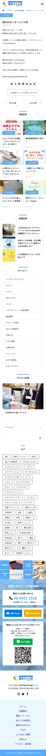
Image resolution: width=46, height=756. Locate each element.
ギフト (27, 477)
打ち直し (8, 523)
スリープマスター (23, 482)
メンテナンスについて (15, 279)
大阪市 (30, 512)
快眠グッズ (30, 518)
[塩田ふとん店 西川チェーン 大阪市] (12, 3)
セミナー (9, 285)
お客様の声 (10, 347)
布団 (18, 518)
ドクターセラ (21, 487)
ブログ (23, 729)
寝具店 (7, 518)
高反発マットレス (23, 553)
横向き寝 (27, 528)
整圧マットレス (24, 523)
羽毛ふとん (9, 533)
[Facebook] (27, 693)
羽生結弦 (8, 538)
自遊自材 (8, 543)
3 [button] (25, 406)
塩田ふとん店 (30, 507)
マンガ (8, 304)
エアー (29, 467)
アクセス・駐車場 (23, 743)
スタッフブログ (12, 366)
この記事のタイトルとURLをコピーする (23, 93)
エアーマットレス (12, 472)
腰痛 (31, 538)
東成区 (7, 528)
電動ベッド (25, 548)
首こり (7, 553)
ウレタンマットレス (13, 467)
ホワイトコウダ (11, 502)
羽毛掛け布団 (25, 533)
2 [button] (23, 406)
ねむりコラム (11, 298)
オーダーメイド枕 (12, 477)
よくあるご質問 (23, 734)
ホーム (23, 706)
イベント (9, 292)
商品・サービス (23, 715)
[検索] (40, 438)
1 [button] (21, 406)
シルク (7, 482)
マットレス (27, 502)
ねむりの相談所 (12, 329)
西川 (19, 543)
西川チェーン (10, 548)
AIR (6, 457)
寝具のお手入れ (23, 725)
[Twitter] (23, 693)
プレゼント (31, 497)
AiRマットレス (19, 457)
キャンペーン (11, 354)
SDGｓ (34, 457)
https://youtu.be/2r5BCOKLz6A (15, 77)
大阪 (19, 512)
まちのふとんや (29, 462)
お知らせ (9, 335)
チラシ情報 (10, 341)
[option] (23, 401)
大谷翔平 (8, 512)
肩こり (20, 538)
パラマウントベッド (13, 492)
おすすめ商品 (6, 15)
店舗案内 (23, 710)
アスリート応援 (12, 323)
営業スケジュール (12, 507)
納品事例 (9, 316)
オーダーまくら (31, 472)
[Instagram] (18, 693)
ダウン (7, 487)
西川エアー (31, 543)
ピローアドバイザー (13, 497)
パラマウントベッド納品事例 (17, 310)
